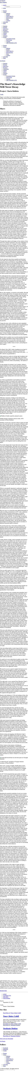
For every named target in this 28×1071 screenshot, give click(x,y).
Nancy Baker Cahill (11, 1016)
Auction (8, 41)
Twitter (5, 1050)
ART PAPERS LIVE (11, 43)
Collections (6, 31)
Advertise (5, 22)
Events (4, 37)
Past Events (9, 40)
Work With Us (9, 16)
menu (4, 8)
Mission (8, 13)
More (12, 1023)
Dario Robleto (6, 998)
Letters (4, 34)
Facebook (5, 1048)
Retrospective (9, 17)
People (8, 15)
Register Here (3, 990)
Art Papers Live (7, 995)
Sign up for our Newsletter (6, 1038)
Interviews (5, 29)
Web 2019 (5, 997)
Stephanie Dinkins (10, 1028)
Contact (8, 20)
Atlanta (5, 33)
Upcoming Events (10, 38)
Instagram (5, 1049)
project (4, 994)
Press (7, 19)
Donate (5, 10)
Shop (4, 23)
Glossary (5, 36)
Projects (5, 27)
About (4, 12)
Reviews (5, 30)
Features (5, 26)
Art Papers (2, 0)
